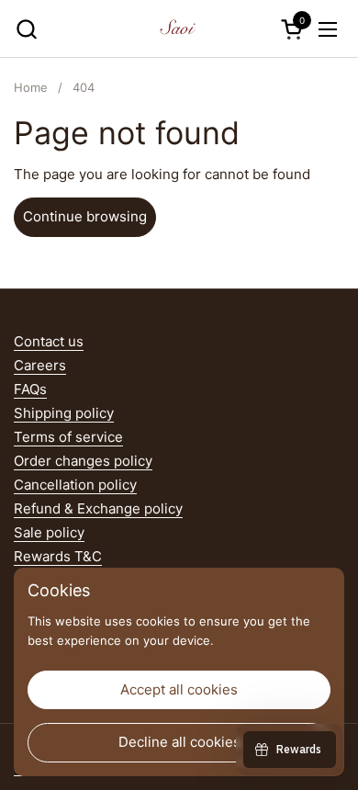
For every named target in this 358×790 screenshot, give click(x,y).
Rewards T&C (58, 556)
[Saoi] (176, 29)
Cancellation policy (75, 484)
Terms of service (68, 437)
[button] (26, 28)
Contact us (49, 341)
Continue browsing (85, 216)
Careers (40, 365)
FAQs (30, 389)
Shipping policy (64, 413)
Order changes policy (83, 460)
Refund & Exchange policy (98, 508)
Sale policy (49, 532)
